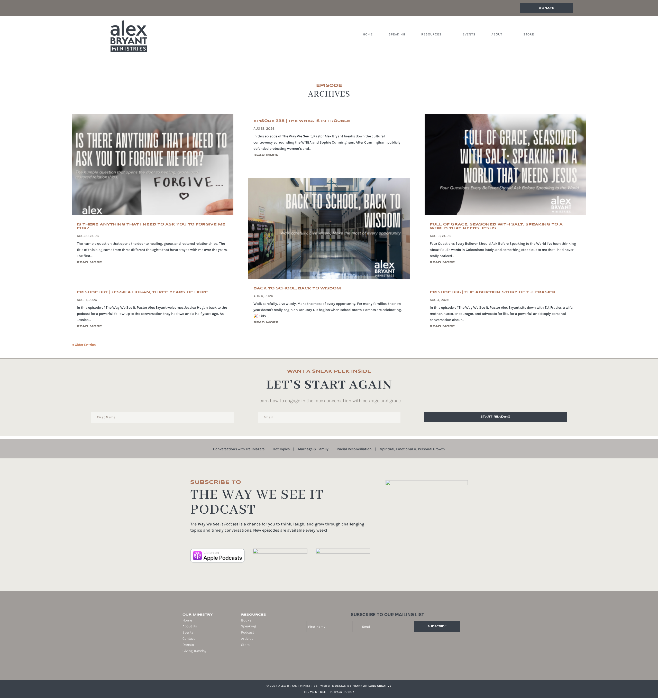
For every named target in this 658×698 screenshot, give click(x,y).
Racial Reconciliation (354, 449)
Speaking (397, 34)
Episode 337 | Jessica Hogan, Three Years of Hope (142, 292)
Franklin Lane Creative (371, 685)
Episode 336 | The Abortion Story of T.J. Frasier (492, 292)
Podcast (247, 632)
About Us (189, 626)
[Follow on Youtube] (204, 667)
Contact (188, 638)
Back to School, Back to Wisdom (297, 288)
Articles (247, 638)
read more (89, 262)
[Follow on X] (197, 667)
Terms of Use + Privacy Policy (329, 692)
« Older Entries (84, 345)
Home (368, 34)
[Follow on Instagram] (190, 667)
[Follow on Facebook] (182, 667)
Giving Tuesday (194, 651)
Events (469, 34)
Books (246, 620)
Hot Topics (281, 449)
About (496, 34)
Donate (547, 8)
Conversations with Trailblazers (238, 449)
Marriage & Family (313, 449)
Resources (431, 34)
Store (528, 34)
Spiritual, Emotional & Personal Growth (412, 449)
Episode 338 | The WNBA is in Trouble (301, 121)
